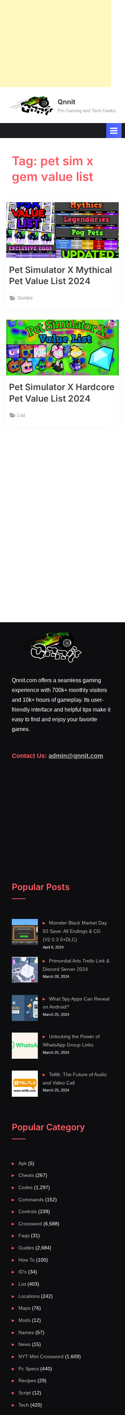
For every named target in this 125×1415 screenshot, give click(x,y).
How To (26, 1260)
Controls (27, 1211)
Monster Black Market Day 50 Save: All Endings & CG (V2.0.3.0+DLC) (75, 931)
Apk (22, 1163)
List (21, 415)
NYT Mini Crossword (41, 1356)
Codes (25, 1187)
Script (24, 1392)
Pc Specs (28, 1368)
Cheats (26, 1175)
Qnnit (66, 102)
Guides (25, 298)
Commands (31, 1199)
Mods (24, 1320)
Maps (24, 1308)
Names (26, 1332)
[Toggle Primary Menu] (114, 130)
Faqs (24, 1235)
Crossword (30, 1223)
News (24, 1344)
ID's (22, 1272)
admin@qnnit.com (76, 755)
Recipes (27, 1380)
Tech (23, 1405)
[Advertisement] (55, 43)
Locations (29, 1296)
